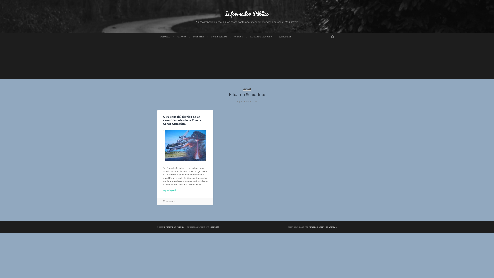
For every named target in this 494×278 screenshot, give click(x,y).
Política (181, 37)
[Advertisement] (247, 61)
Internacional (219, 37)
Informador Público (247, 13)
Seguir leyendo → (171, 190)
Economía (198, 37)
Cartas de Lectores (261, 37)
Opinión (238, 37)
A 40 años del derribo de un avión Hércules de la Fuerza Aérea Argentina (182, 120)
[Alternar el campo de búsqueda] (332, 37)
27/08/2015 (170, 201)
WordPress (213, 227)
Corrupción (285, 37)
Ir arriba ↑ (331, 227)
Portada (165, 37)
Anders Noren (316, 227)
